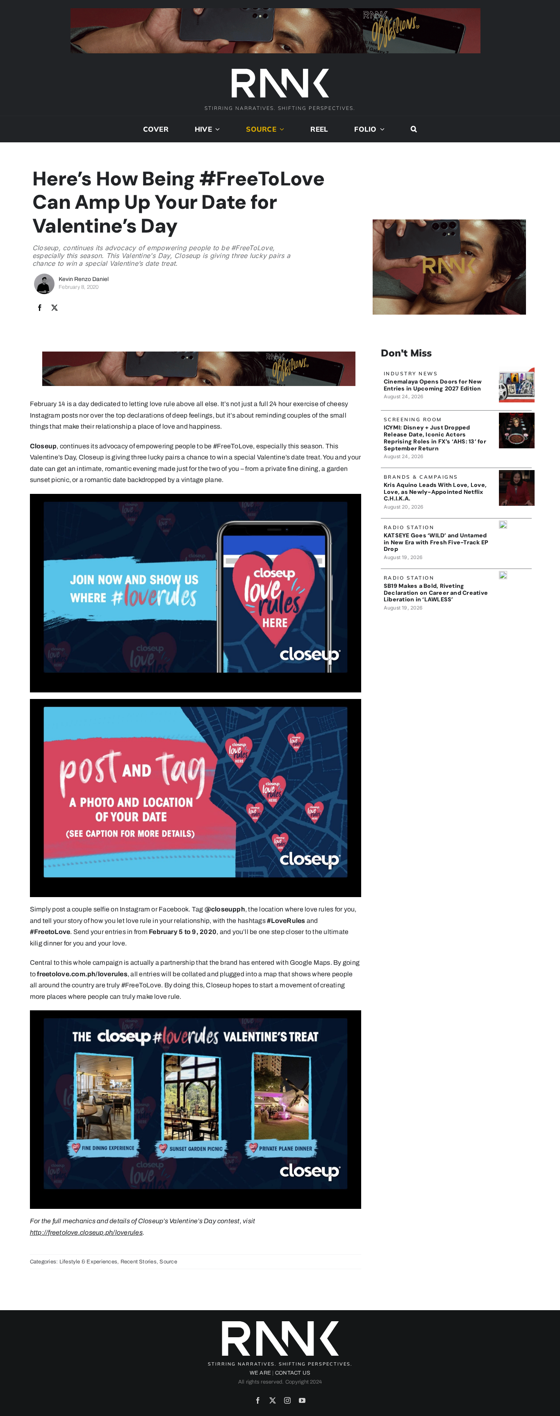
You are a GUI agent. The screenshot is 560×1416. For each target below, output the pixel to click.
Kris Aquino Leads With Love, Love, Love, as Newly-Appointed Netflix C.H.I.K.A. (435, 491)
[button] (414, 129)
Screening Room (413, 419)
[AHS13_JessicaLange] (517, 415)
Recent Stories (139, 1262)
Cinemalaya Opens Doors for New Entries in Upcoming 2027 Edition (433, 385)
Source (168, 1262)
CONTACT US (292, 1373)
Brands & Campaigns (421, 477)
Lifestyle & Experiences (88, 1262)
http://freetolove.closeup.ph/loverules (86, 1232)
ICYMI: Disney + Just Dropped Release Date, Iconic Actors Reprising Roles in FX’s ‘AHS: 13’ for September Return (435, 438)
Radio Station (409, 527)
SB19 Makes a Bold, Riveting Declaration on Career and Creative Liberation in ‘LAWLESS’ (436, 592)
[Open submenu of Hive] (216, 129)
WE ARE (260, 1373)
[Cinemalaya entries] (517, 369)
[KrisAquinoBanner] (517, 473)
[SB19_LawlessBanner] (503, 574)
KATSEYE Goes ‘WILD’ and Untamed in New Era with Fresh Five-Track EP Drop (436, 542)
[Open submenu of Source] (280, 129)
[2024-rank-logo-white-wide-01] (280, 69)
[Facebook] (39, 308)
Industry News (411, 373)
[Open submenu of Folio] (381, 129)
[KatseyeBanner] (503, 523)
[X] (54, 308)
